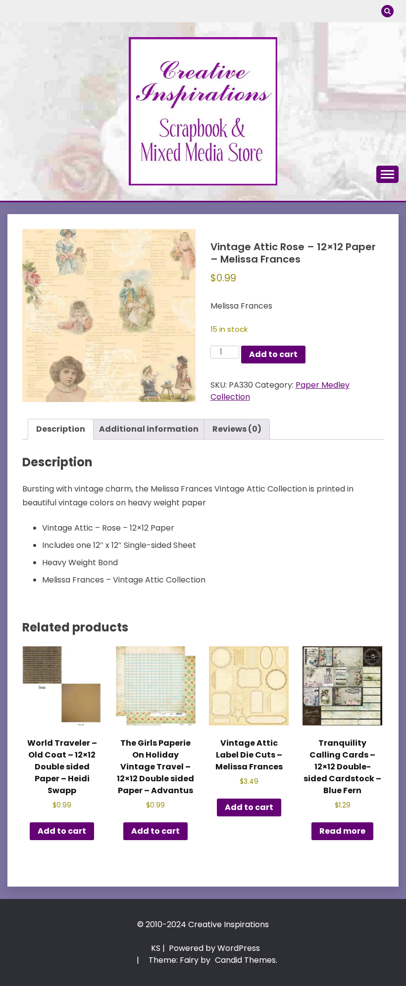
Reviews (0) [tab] (236, 429)
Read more (342, 831)
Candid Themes (245, 960)
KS (155, 948)
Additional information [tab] (149, 429)
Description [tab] (60, 429)
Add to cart (273, 354)
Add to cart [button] (62, 831)
